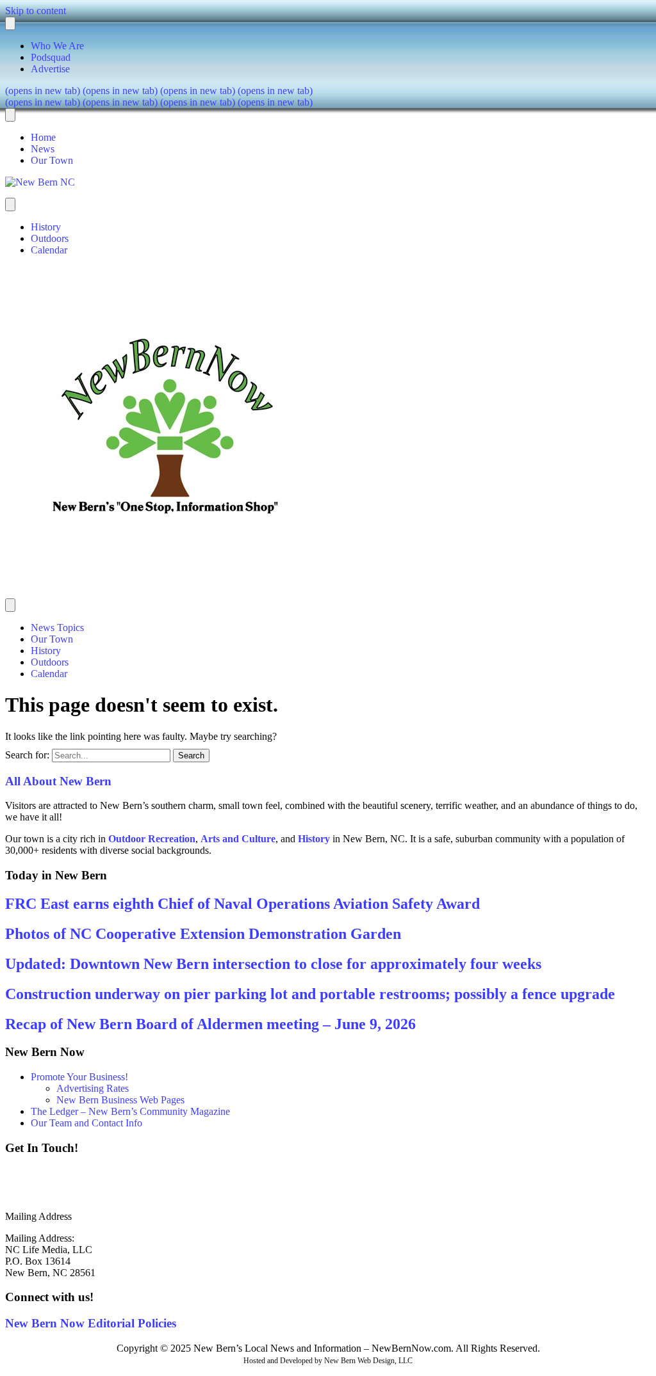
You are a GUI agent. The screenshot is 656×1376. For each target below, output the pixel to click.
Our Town (52, 160)
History (46, 226)
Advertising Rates (92, 1088)
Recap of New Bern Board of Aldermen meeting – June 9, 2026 (210, 1024)
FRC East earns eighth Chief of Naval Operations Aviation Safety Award (242, 903)
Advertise (50, 68)
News (42, 148)
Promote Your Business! (79, 1076)
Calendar (49, 249)
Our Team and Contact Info (86, 1122)
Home (43, 137)
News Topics (57, 627)
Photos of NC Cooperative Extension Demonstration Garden (203, 933)
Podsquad (50, 57)
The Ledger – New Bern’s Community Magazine (130, 1111)
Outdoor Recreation (151, 838)
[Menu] (10, 23)
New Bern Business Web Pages (120, 1099)
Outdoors (50, 238)
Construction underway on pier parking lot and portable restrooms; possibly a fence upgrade (310, 994)
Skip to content (35, 10)
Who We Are (57, 45)
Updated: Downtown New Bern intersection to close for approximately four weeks (273, 964)
